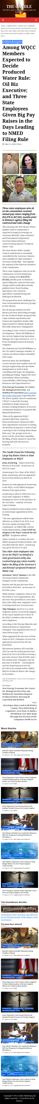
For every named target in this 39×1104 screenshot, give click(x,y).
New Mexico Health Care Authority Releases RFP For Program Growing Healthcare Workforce (19, 835)
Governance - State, (8, 828)
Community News (7, 744)
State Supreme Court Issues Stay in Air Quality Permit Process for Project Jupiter (18, 807)
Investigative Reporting (10, 43)
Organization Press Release (15, 857)
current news (21, 679)
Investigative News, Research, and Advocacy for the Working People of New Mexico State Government (19, 917)
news (11, 680)
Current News (17, 41)
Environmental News (8, 773)
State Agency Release (13, 746)
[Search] (36, 20)
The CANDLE (19, 6)
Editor (19, 144)
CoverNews (24, 1098)
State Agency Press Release (21, 755)
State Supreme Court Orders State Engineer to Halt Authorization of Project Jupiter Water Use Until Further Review (19, 779)
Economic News (29, 744)
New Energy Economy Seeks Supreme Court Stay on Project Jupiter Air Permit (19, 892)
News (20, 43)
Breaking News (7, 41)
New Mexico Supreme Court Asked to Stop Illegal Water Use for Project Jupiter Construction (18, 864)
